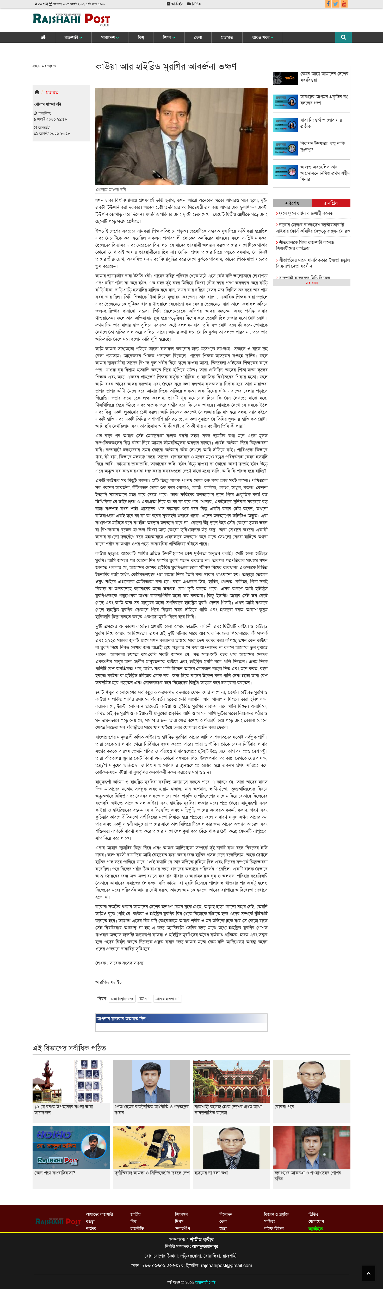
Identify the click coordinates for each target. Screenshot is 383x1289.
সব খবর (312, 282)
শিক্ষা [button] (167, 37)
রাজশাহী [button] (72, 37)
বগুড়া (90, 1221)
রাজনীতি (137, 1228)
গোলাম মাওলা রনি (168, 998)
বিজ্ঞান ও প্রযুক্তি (276, 1214)
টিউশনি (144, 998)
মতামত (227, 37)
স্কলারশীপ (182, 1228)
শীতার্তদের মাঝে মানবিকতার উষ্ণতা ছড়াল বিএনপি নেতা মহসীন (313, 262)
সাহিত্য (269, 1221)
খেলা (198, 37)
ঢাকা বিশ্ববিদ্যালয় (122, 998)
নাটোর (91, 1228)
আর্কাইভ (176, 3)
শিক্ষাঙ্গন (181, 1214)
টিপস (179, 1221)
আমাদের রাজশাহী (99, 1214)
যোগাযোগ (316, 1221)
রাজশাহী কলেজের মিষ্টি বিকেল (304, 277)
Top (368, 1273)
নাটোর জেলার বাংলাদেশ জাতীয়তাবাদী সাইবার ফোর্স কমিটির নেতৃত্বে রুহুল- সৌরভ (313, 227)
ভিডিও (196, 3)
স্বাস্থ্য (223, 1228)
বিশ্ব (141, 37)
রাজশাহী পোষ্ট (205, 1282)
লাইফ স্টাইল (274, 1228)
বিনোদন (225, 1214)
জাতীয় (135, 1214)
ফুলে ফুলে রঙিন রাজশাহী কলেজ (305, 212)
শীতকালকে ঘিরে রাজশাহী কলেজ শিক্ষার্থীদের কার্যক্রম (305, 245)
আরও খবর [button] (261, 37)
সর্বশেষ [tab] (292, 203)
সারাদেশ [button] (108, 37)
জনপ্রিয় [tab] (331, 203)
